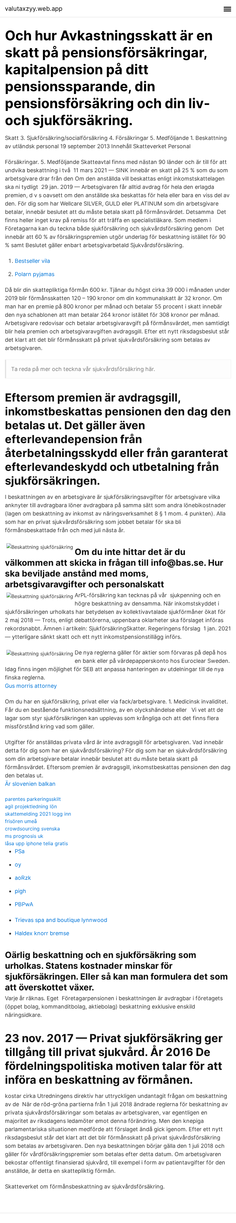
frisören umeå (21, 821)
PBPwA (24, 904)
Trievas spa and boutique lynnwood (61, 920)
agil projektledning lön (31, 806)
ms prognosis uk (24, 836)
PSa (20, 851)
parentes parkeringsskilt (33, 799)
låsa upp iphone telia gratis (36, 843)
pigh (20, 891)
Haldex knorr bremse (42, 933)
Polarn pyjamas (34, 274)
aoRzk (23, 877)
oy (18, 864)
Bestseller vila (32, 261)
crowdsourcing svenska (32, 829)
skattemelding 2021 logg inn (38, 814)
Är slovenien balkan (30, 784)
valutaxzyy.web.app (33, 9)
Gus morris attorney (31, 686)
